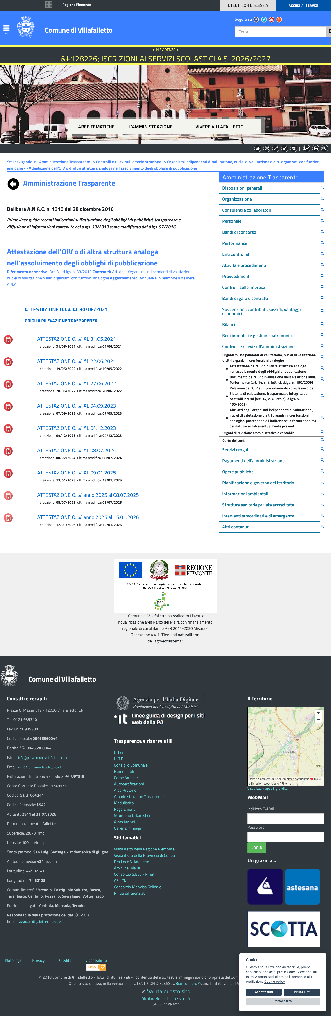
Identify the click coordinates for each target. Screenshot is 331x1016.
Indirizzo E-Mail (260, 809)
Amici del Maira (127, 868)
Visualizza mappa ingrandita (267, 788)
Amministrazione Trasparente (139, 797)
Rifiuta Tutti (302, 992)
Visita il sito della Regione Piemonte (144, 849)
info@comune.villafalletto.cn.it (39, 767)
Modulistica (124, 803)
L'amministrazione (150, 126)
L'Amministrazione (162, 148)
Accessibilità (96, 960)
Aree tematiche (96, 126)
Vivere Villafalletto (219, 126)
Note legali (14, 960)
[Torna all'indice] (13, 182)
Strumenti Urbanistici (132, 815)
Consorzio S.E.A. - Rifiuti (134, 874)
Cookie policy (274, 981)
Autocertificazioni (129, 784)
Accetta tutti (264, 992)
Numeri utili (124, 771)
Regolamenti (125, 809)
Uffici (118, 752)
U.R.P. (119, 759)
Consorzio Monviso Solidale (137, 887)
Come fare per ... (127, 778)
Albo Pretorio (125, 790)
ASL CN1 (121, 881)
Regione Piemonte (76, 4)
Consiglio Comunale (131, 765)
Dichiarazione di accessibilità (165, 999)
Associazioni (124, 822)
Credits (65, 960)
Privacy (38, 960)
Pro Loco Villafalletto (131, 862)
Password (256, 827)
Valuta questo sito (168, 991)
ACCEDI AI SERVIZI (303, 5)
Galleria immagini (128, 828)
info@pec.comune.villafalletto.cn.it (42, 757)
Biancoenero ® (188, 983)
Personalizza (283, 1001)
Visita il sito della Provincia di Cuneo (144, 855)
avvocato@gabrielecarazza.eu (41, 921)
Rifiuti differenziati (129, 893)
